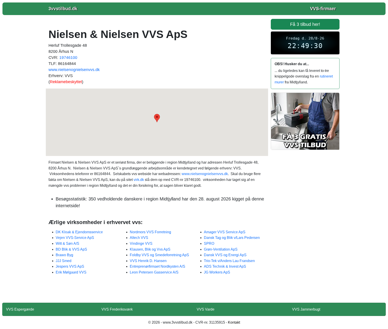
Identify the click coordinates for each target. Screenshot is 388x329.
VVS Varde (205, 309)
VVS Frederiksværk (117, 309)
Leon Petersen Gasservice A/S (154, 272)
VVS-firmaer (323, 8)
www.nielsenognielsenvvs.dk (74, 69)
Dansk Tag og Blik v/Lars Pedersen (232, 238)
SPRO (209, 243)
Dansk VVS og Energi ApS (225, 255)
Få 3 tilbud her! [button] (305, 24)
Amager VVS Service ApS (224, 232)
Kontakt (234, 322)
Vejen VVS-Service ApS (75, 238)
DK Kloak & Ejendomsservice (79, 232)
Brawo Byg (64, 255)
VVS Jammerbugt (306, 309)
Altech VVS (139, 238)
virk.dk (139, 180)
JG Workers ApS (217, 272)
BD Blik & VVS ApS (71, 249)
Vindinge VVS (141, 243)
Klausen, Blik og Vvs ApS (150, 249)
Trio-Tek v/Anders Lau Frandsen (229, 261)
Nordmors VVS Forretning (150, 232)
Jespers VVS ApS (70, 266)
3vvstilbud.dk (62, 8)
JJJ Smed (63, 261)
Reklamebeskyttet (66, 82)
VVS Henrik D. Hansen (148, 261)
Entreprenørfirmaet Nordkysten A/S (157, 266)
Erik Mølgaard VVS (71, 272)
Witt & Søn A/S (67, 243)
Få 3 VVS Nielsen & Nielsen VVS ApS (157, 291)
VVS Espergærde (20, 309)
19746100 (68, 57)
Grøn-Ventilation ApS (221, 249)
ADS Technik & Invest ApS (225, 266)
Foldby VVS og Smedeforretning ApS (159, 255)
